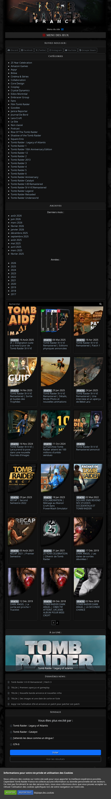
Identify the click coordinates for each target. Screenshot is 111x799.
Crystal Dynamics (20, 90)
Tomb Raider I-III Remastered (27, 184)
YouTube (71, 50)
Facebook (28, 50)
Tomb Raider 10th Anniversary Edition (31, 149)
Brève (14, 73)
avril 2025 (16, 246)
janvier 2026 (17, 229)
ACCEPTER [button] (10, 792)
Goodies (15, 107)
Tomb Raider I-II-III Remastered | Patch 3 (31, 682)
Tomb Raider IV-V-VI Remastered (28, 187)
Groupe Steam (88, 50)
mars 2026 (16, 222)
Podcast (15, 128)
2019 (13, 287)
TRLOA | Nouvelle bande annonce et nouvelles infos (36, 693)
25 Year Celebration (21, 62)
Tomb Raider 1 (19, 145)
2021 (13, 280)
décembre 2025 (19, 233)
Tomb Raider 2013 (20, 159)
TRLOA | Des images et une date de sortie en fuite (35, 698)
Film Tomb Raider (20, 104)
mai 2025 (16, 243)
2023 (13, 273)
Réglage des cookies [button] (44, 792)
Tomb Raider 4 (19, 166)
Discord (14, 50)
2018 (13, 290)
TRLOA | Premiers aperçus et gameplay (30, 687)
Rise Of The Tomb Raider (24, 132)
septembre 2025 (20, 236)
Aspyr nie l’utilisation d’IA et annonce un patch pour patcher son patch (45, 704)
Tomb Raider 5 (19, 170)
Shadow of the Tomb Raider (26, 135)
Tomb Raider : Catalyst (25, 731)
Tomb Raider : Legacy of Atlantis (28, 142)
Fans (13, 100)
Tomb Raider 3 (19, 163)
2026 (13, 263)
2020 (13, 283)
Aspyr (14, 69)
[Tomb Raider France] (55, 13)
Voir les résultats (55, 759)
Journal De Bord (19, 114)
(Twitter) (42, 50)
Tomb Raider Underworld (25, 197)
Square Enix (17, 139)
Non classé (17, 125)
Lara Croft (16, 118)
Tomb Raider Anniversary (24, 177)
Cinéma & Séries (20, 76)
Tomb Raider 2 (19, 156)
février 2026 (17, 226)
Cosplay (15, 87)
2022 (13, 277)
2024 (13, 270)
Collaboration (18, 80)
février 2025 (17, 253)
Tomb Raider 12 (19, 152)
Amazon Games (19, 66)
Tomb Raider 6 (19, 173)
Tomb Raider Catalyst (22, 180)
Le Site (14, 121)
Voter (55, 752)
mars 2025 (16, 250)
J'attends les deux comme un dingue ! (33, 738)
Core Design (17, 83)
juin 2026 (16, 219)
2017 (13, 294)
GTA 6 (16, 744)
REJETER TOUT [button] (25, 792)
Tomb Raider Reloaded (23, 194)
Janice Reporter (19, 111)
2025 (13, 266)
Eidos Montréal (19, 93)
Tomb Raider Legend (22, 191)
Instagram (56, 50)
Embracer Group (20, 97)
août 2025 (16, 240)
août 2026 (16, 215)
